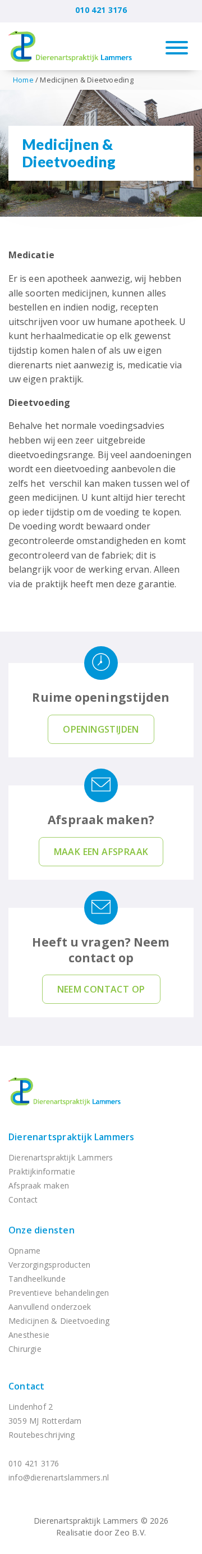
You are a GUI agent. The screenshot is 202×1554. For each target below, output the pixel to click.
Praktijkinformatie (41, 1171)
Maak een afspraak (101, 851)
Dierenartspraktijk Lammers (71, 1137)
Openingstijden (101, 729)
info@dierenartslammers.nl (58, 1477)
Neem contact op (101, 989)
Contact (23, 1199)
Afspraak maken (38, 1185)
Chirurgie (25, 1348)
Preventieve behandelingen (58, 1292)
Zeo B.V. (130, 1532)
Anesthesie (28, 1334)
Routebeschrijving (41, 1434)
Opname (24, 1250)
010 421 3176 (101, 9)
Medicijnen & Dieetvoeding (58, 1320)
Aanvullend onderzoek (49, 1306)
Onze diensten (41, 1230)
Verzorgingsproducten (49, 1264)
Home (23, 80)
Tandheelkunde (37, 1278)
